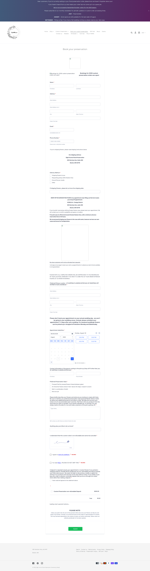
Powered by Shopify (55, 567)
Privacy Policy (101, 549)
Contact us (84, 549)
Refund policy (92, 549)
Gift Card (101, 551)
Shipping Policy (110, 549)
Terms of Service (80, 551)
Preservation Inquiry (91, 551)
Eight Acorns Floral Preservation (43, 567)
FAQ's (106, 551)
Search (78, 549)
